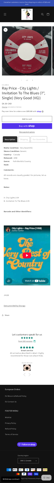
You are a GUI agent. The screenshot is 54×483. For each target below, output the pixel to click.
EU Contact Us (11, 402)
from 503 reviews (25, 341)
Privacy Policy (10, 423)
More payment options (27, 132)
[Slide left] (21, 80)
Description (10, 139)
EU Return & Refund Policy (15, 396)
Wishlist (8, 417)
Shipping (4, 107)
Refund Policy (10, 429)
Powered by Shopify (34, 478)
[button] (5, 14)
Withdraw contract (11, 479)
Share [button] (7, 315)
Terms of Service (11, 434)
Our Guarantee (39, 139)
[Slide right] (32, 80)
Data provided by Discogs (14, 305)
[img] (27, 338)
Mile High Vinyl (23, 478)
